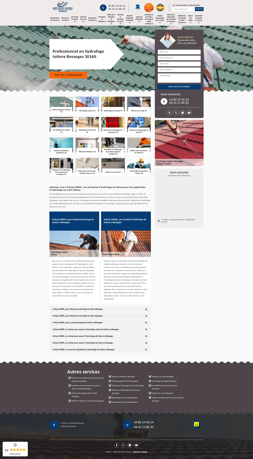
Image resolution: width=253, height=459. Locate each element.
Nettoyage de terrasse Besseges (125, 398)
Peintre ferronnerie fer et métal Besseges (84, 394)
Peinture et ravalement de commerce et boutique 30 (171, 19)
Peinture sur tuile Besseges (163, 377)
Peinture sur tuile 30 (83, 19)
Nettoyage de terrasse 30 (102, 19)
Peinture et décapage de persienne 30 (111, 19)
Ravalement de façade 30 (92, 19)
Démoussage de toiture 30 (55, 19)
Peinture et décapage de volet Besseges (128, 386)
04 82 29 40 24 (116, 6)
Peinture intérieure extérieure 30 (129, 19)
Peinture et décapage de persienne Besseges (126, 391)
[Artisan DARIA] (62, 6)
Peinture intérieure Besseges (123, 377)
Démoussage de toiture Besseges (125, 381)
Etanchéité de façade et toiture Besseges (164, 387)
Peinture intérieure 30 (139, 19)
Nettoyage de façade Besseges (164, 381)
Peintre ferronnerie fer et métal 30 (159, 19)
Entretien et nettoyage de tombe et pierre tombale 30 (149, 19)
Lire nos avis (15, 454)
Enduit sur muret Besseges (162, 393)
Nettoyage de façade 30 (74, 19)
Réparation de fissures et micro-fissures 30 (182, 19)
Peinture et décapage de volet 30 (120, 19)
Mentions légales (140, 452)
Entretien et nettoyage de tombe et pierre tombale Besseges (86, 387)
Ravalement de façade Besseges (125, 402)
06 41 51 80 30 (116, 9)
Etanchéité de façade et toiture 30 (198, 19)
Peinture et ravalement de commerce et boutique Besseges (88, 379)
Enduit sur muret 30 (190, 19)
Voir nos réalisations (68, 75)
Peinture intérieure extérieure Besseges (88, 401)
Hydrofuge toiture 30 (65, 19)
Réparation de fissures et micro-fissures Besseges (168, 399)
